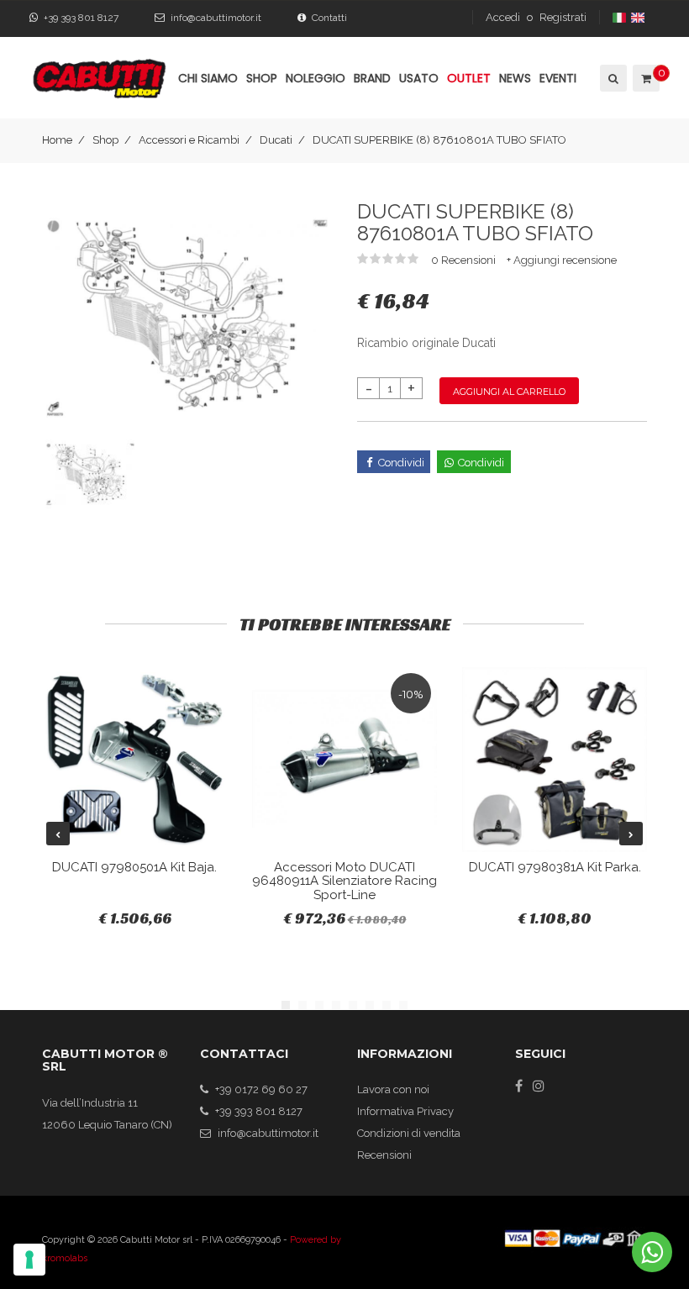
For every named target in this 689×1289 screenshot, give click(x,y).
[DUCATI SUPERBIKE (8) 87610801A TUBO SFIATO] (187, 316)
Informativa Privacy (405, 1111)
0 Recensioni (464, 260)
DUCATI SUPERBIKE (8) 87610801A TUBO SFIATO (439, 140)
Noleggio (315, 78)
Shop (105, 140)
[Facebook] (519, 1085)
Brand (372, 78)
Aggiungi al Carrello (509, 391)
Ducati (276, 140)
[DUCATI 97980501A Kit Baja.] (134, 759)
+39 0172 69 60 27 (261, 1089)
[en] (639, 17)
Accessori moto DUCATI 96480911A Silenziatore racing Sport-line (344, 881)
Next (631, 833)
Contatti (329, 18)
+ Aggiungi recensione (562, 260)
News (515, 78)
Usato (419, 78)
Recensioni (384, 1155)
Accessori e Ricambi (189, 140)
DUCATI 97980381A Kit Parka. (555, 867)
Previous (58, 833)
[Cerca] (612, 78)
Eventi (557, 78)
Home (57, 140)
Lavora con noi (393, 1089)
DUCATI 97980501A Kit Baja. (134, 867)
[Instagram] (538, 1085)
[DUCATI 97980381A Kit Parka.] (554, 759)
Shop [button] (261, 78)
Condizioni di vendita (408, 1133)
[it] (621, 17)
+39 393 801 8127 (81, 18)
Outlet (469, 78)
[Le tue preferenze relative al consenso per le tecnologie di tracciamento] (29, 1260)
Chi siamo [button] (208, 78)
